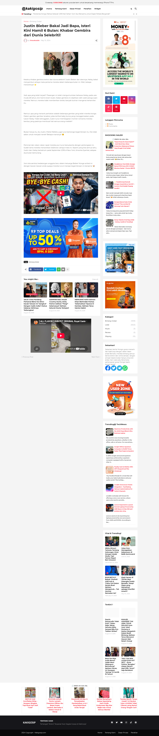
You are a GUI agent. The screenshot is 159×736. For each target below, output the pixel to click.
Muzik (120, 329)
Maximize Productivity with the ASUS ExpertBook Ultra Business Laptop (123, 431)
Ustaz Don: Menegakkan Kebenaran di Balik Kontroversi (128, 551)
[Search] (136, 9)
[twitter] (117, 722)
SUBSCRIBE (58, 3)
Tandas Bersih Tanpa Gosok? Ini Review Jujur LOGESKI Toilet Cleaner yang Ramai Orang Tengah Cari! (128, 703)
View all (95, 279)
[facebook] (112, 722)
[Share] (96, 40)
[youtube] (121, 722)
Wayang (120, 336)
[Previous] (134, 14)
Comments (112, 126)
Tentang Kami (61, 9)
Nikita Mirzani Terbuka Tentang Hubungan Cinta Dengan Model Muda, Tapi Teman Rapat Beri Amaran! (112, 554)
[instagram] (126, 722)
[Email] (63, 269)
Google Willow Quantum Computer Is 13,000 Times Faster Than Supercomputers (124, 449)
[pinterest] (136, 722)
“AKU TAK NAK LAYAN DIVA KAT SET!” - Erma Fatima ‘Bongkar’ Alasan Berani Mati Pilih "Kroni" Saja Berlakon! (128, 664)
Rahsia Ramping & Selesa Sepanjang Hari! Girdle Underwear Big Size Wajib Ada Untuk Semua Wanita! (104, 704)
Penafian (87, 9)
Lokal (120, 325)
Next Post (95, 357)
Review (120, 332)
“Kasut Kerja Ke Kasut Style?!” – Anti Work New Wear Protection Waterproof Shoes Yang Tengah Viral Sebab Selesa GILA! (120, 146)
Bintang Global (36, 21)
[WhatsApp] (59, 269)
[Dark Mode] (131, 9)
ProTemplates (51, 733)
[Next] (136, 14)
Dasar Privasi (75, 9)
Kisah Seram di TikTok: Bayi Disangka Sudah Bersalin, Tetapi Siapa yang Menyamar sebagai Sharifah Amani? (128, 584)
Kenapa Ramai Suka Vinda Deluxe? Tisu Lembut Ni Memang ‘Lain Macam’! (123, 204)
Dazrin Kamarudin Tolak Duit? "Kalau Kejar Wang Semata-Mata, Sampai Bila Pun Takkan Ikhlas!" (112, 625)
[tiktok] (131, 722)
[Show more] (68, 269)
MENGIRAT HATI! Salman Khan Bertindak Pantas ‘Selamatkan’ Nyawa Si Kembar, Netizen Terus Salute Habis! (85, 304)
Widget (97, 9)
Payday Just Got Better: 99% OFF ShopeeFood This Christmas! (123, 469)
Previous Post (28, 357)
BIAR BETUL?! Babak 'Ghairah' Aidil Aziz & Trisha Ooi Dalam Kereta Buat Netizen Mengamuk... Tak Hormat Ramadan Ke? (112, 585)
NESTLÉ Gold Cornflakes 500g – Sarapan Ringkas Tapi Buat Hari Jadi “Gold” (30, 703)
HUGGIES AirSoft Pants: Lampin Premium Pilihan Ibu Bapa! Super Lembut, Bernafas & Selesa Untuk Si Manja (55, 705)
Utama (49, 9)
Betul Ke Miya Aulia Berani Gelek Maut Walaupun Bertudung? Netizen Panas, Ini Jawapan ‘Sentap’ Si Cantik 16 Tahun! (112, 666)
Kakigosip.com (40, 733)
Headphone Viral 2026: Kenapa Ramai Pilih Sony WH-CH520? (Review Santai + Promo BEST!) (124, 166)
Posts (110, 124)
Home (26, 21)
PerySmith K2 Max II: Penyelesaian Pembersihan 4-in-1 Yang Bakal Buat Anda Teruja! (79, 703)
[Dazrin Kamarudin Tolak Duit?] (112, 612)
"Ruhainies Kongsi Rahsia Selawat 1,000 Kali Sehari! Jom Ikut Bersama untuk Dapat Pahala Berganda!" (71, 14)
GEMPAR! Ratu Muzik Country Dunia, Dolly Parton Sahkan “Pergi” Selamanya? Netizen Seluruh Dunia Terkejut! (59, 304)
